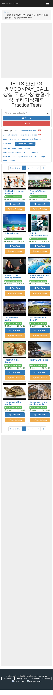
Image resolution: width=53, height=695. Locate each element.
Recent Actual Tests (29, 131)
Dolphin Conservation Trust (38, 234)
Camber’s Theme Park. (37, 192)
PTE (26, 152)
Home (6, 12)
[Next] (38, 168)
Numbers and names (12, 152)
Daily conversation (11, 139)
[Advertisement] (26, 50)
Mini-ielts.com (10, 3)
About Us (43, 676)
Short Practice (9, 156)
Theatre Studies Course (11, 361)
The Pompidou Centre (11, 318)
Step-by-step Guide (29, 135)
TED (5, 160)
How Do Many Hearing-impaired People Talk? (12, 277)
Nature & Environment (12, 148)
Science (34, 152)
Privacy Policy (22, 679)
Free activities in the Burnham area (39, 276)
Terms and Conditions (40, 679)
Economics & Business (31, 139)
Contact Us (8, 679)
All (16, 131)
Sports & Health (25, 156)
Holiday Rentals (11, 233)
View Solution (16, 209)
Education (7, 143)
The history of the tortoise (12, 403)
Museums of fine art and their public (38, 403)
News (27, 148)
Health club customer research (14, 192)
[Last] (43, 168)
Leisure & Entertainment (25, 144)
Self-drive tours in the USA (37, 318)
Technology (40, 156)
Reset (27, 123)
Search (27, 118)
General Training (10, 135)
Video (12, 160)
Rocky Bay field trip (38, 360)
